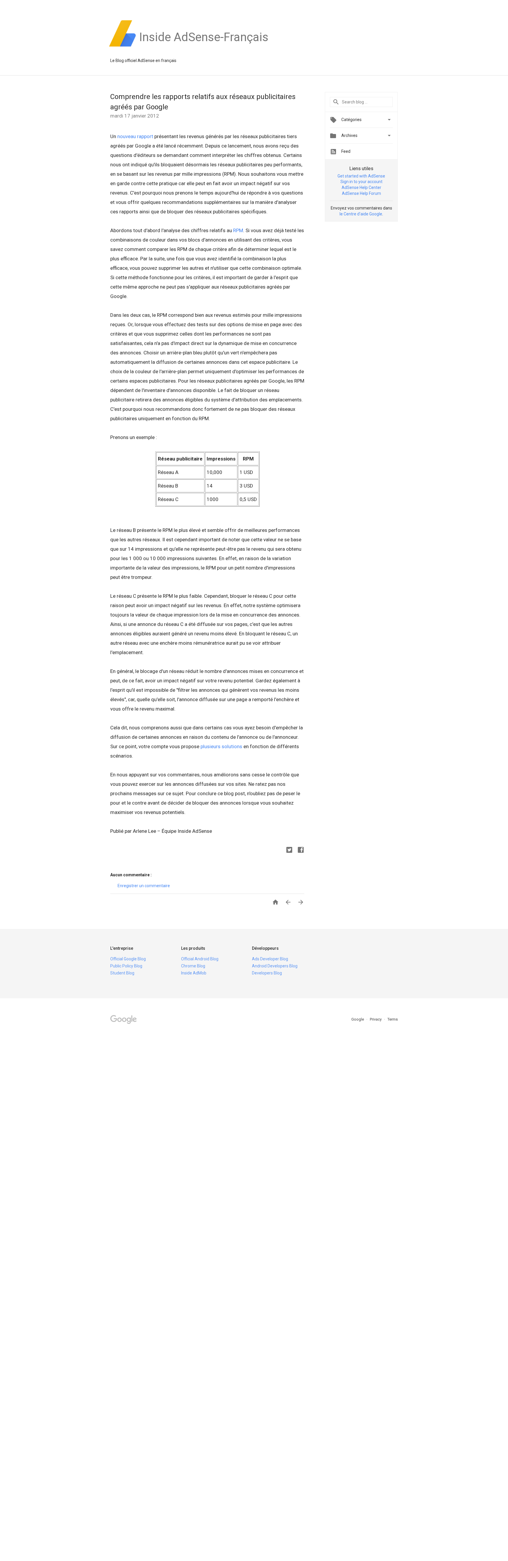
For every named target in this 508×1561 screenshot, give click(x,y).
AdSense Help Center (361, 187)
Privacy (376, 1019)
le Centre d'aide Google (361, 214)
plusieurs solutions (221, 746)
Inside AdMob (193, 973)
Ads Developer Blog (270, 959)
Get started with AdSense (361, 176)
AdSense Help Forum (361, 193)
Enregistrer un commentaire (144, 885)
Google (358, 1019)
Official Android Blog (199, 959)
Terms (392, 1019)
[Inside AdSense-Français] (203, 46)
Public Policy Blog (126, 966)
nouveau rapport (135, 136)
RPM (238, 230)
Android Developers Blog (275, 966)
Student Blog (122, 973)
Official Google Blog (128, 959)
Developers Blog (267, 973)
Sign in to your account (361, 181)
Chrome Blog (193, 966)
